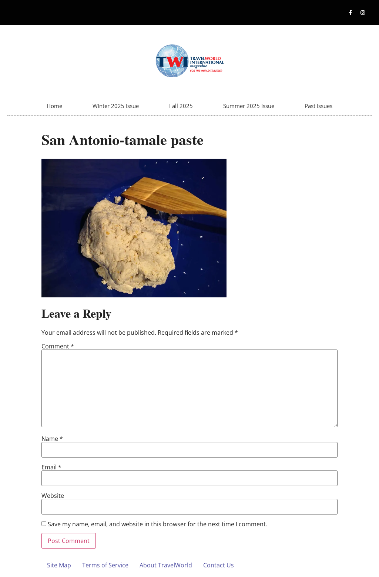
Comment (57, 346)
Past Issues (318, 105)
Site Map (59, 565)
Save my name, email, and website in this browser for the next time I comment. (157, 524)
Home (54, 105)
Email (51, 467)
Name (52, 439)
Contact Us (218, 565)
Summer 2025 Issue (248, 105)
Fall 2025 (181, 105)
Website (52, 496)
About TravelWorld (166, 565)
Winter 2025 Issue (116, 105)
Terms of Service (105, 565)
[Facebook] (350, 12)
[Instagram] (363, 12)
